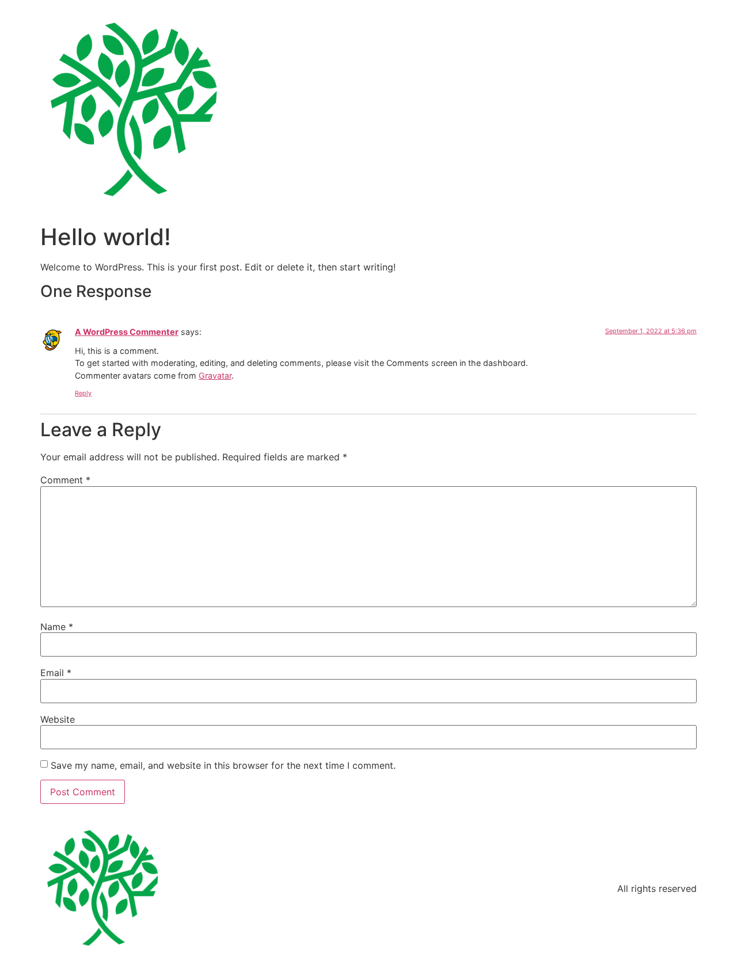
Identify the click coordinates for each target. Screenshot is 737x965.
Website (57, 719)
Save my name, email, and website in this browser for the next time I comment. (223, 765)
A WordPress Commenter (126, 332)
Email (55, 672)
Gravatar (215, 375)
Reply (83, 393)
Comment (65, 480)
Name (56, 626)
